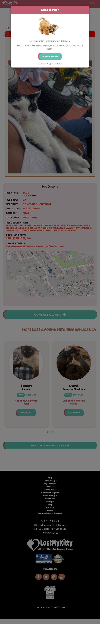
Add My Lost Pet (50, 56)
